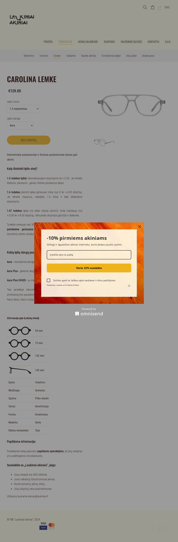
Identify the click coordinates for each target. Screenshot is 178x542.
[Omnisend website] (89, 312)
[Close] (139, 226)
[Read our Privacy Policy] (129, 286)
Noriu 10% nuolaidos (89, 268)
